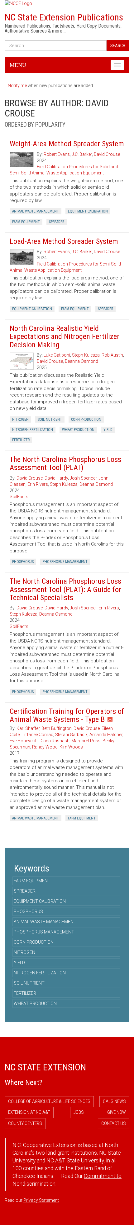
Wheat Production (78, 430)
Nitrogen (20, 419)
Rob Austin (112, 355)
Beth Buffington (56, 728)
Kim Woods (71, 746)
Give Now (116, 1112)
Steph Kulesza (86, 355)
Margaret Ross (86, 740)
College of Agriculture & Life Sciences (49, 1101)
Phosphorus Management (65, 562)
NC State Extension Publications (64, 17)
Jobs (79, 1112)
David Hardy (56, 478)
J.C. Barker (82, 154)
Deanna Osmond (81, 361)
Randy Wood (45, 746)
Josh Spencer (83, 478)
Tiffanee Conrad (37, 734)
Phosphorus (23, 562)
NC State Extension (45, 1067)
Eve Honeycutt (24, 740)
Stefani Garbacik (71, 734)
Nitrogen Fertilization (32, 430)
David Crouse (107, 154)
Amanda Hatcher (105, 734)
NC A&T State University (75, 1160)
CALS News (114, 1101)
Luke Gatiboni (57, 355)
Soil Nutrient (50, 419)
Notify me (17, 85)
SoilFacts (19, 496)
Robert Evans (57, 154)
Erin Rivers (37, 484)
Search (117, 45)
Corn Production (86, 419)
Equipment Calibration (88, 211)
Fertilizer (21, 440)
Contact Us (113, 1123)
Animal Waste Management (35, 211)
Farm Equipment (26, 222)
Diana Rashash (54, 740)
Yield (107, 430)
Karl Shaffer (28, 728)
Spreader (56, 222)
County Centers (25, 1123)
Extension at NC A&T (29, 1112)
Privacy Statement (41, 1200)
